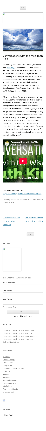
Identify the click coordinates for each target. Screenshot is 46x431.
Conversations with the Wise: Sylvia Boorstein (11, 221)
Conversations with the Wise (32, 199)
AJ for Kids (6, 357)
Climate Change (9, 360)
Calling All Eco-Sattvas (11, 342)
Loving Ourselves (9, 383)
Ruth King (10, 67)
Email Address (9, 282)
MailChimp (28, 316)
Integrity (6, 374)
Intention (6, 377)
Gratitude (6, 371)
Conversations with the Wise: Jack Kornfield (19, 330)
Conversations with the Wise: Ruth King (17, 333)
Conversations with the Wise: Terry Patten (18, 339)
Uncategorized (8, 392)
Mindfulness (7, 386)
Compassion (7, 365)
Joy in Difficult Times (10, 380)
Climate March (8, 362)
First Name (7, 291)
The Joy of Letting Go (10, 389)
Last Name (7, 299)
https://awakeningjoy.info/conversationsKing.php (22, 193)
